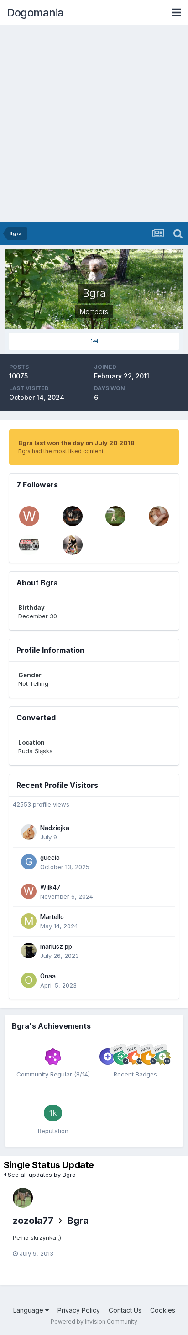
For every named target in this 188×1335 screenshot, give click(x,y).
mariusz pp (56, 946)
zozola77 (33, 1220)
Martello (52, 917)
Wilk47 (50, 887)
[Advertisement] (94, 123)
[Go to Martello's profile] (29, 921)
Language (29, 1310)
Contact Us (125, 1310)
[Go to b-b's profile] (73, 545)
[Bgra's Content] (94, 341)
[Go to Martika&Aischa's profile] (159, 516)
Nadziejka (54, 828)
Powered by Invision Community (94, 1321)
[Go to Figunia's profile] (29, 545)
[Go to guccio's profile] (29, 861)
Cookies (162, 1310)
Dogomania (35, 12)
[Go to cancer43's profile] (73, 516)
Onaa (48, 976)
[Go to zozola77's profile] (23, 1198)
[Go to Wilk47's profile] (29, 516)
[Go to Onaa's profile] (29, 980)
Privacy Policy (78, 1310)
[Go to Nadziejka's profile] (29, 832)
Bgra (78, 1220)
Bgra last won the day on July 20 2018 (76, 442)
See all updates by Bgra (41, 1174)
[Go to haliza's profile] (115, 516)
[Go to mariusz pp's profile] (29, 950)
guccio (50, 857)
